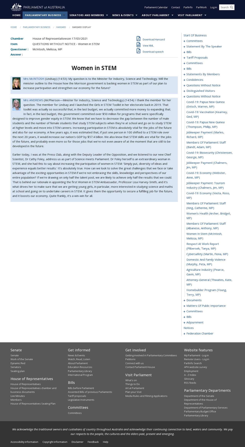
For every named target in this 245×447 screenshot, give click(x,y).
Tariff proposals (77, 396)
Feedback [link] (93, 442)
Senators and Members (86, 15)
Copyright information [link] (54, 442)
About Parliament (155, 15)
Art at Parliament (134, 388)
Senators (16, 367)
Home (16, 15)
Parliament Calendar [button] (156, 7)
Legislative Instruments (81, 399)
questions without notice (203, 85)
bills (189, 52)
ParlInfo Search (193, 363)
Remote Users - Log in (196, 359)
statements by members (203, 74)
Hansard (61, 27)
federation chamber (199, 333)
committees (194, 41)
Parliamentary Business (43, 15)
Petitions (130, 359)
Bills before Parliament (81, 388)
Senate (15, 355)
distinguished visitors (200, 91)
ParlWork (201, 7)
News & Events (123, 15)
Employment (191, 371)
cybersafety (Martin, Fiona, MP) (207, 254)
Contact (175, 7)
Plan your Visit (133, 392)
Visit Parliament (190, 15)
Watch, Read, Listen (79, 359)
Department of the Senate (199, 396)
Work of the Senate (22, 359)
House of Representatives (26, 384)
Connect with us (134, 363)
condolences (194, 80)
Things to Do (132, 384)
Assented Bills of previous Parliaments (90, 392)
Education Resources (80, 367)
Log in (213, 7)
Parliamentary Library (80, 371)
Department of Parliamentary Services (206, 407)
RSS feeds (190, 382)
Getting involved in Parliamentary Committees (151, 355)
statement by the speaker (204, 46)
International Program (80, 375)
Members (16, 399)
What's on (131, 380)
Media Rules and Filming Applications (146, 396)
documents (194, 300)
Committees (75, 413)
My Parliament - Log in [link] (196, 355)
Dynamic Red (18, 363)
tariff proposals (197, 57)
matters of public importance (206, 306)
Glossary (189, 378)
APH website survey (195, 367)
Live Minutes (18, 396)
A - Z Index (190, 375)
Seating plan (18, 371)
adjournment (194, 322)
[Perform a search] (231, 7)
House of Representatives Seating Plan (33, 403)
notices (189, 328)
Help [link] (105, 442)
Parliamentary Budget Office (200, 411)
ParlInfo (188, 7)
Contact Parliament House (140, 367)
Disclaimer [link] (77, 442)
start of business (195, 35)
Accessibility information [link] (24, 442)
